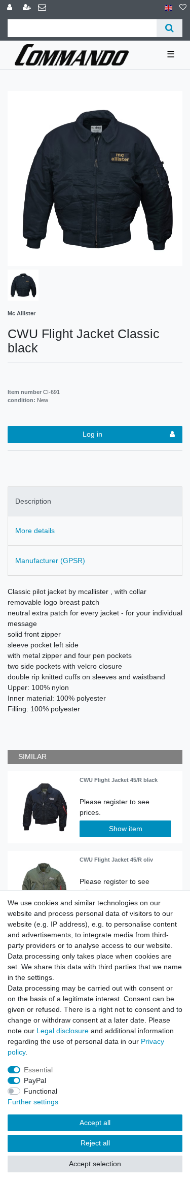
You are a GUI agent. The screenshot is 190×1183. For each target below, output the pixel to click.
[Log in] (11, 8)
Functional (40, 1091)
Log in (92, 434)
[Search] (169, 28)
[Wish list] (183, 8)
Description (33, 501)
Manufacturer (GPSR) (50, 560)
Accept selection (95, 1164)
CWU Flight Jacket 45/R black (119, 780)
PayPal (35, 1080)
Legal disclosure (62, 1031)
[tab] (95, 501)
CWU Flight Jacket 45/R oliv (116, 860)
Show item (125, 829)
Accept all (95, 1123)
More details (35, 531)
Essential (38, 1070)
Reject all (95, 1143)
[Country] (168, 8)
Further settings (33, 1102)
